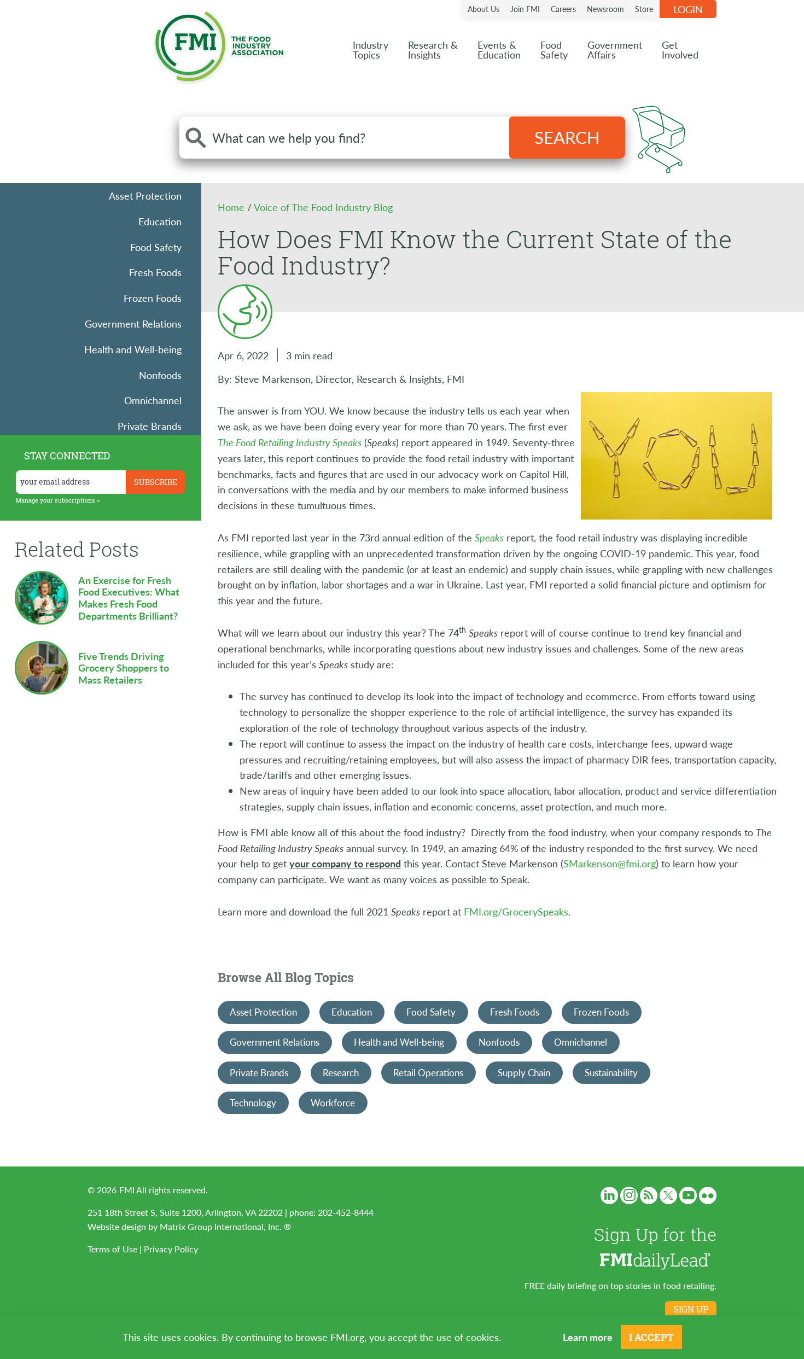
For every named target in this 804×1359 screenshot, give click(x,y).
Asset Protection (145, 195)
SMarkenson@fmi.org (609, 863)
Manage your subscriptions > (58, 500)
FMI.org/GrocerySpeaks (516, 911)
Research (341, 1072)
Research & (433, 49)
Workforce (333, 1102)
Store (644, 8)
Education (160, 221)
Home (232, 207)
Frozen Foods (153, 298)
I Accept (651, 1337)
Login (688, 9)
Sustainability (611, 1072)
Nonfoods (160, 375)
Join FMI (525, 8)
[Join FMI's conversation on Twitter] (668, 1195)
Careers (563, 8)
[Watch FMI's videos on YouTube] (688, 1195)
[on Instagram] (629, 1195)
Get (680, 49)
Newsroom (605, 8)
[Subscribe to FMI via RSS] (648, 1195)
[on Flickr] (707, 1195)
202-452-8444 (346, 1212)
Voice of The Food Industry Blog (323, 207)
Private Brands (150, 426)
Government (614, 49)
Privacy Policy (171, 1249)
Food (554, 49)
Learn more (588, 1337)
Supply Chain (524, 1072)
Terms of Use (112, 1249)
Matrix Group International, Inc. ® (225, 1226)
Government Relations (133, 323)
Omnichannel (153, 400)
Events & (499, 49)
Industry (370, 49)
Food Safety (156, 247)
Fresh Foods (155, 272)
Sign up (690, 1309)
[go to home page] (219, 44)
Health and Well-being (133, 349)
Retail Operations (428, 1072)
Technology (253, 1102)
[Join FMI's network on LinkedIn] (609, 1195)
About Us (483, 8)
